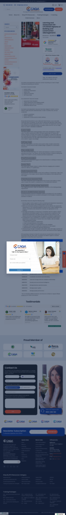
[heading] (20, 251)
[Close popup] (57, 243)
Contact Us (20, 270)
